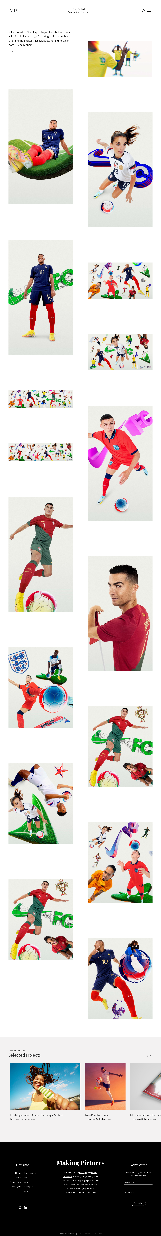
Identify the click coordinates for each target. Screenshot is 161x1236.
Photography (30, 1173)
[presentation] (147, 1055)
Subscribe (138, 1203)
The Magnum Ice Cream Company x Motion (36, 1115)
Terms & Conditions (84, 1234)
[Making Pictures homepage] (13, 10)
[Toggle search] (143, 10)
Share (10, 51)
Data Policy (98, 1234)
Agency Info (15, 1182)
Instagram (16, 1187)
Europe (83, 1172)
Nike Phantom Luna (97, 1115)
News (18, 1178)
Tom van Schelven (76, 12)
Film (26, 1178)
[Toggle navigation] (149, 11)
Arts (26, 1182)
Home (18, 1173)
